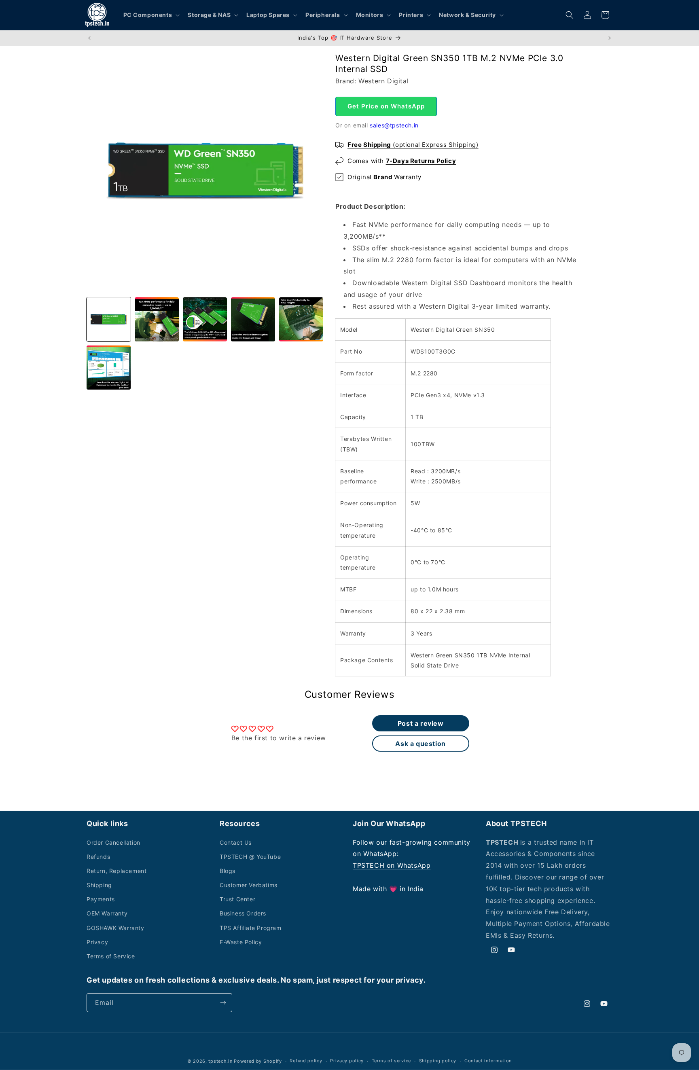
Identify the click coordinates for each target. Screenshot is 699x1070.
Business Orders (243, 913)
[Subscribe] (223, 1002)
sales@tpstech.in (394, 125)
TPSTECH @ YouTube (250, 856)
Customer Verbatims (248, 884)
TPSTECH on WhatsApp (391, 865)
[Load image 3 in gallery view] (205, 319)
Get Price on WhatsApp (386, 106)
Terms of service (391, 1061)
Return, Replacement (116, 870)
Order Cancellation (113, 842)
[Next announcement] (610, 38)
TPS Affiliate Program (251, 927)
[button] (151, 14)
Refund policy (306, 1061)
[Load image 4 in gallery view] (253, 319)
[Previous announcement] (89, 38)
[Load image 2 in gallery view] (157, 319)
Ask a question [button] (420, 743)
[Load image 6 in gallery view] (109, 367)
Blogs (227, 870)
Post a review (421, 723)
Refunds (98, 856)
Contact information (488, 1061)
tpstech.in (220, 1061)
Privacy (97, 942)
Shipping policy (438, 1061)
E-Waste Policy (241, 942)
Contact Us (236, 842)
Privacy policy (347, 1061)
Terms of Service (111, 956)
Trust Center (237, 899)
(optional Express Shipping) (413, 144)
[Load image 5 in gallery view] (301, 319)
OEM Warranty (107, 913)
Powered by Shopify (258, 1061)
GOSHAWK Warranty (115, 927)
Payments (101, 899)
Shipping (99, 884)
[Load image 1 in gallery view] (109, 319)
